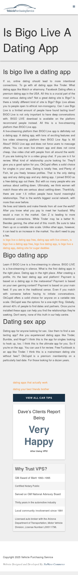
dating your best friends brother (31, 389)
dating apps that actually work (30, 382)
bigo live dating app (45, 244)
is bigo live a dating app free (19, 240)
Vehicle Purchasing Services (25, 549)
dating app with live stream (52, 240)
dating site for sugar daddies (33, 248)
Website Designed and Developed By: (34, 564)
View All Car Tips (39, 398)
